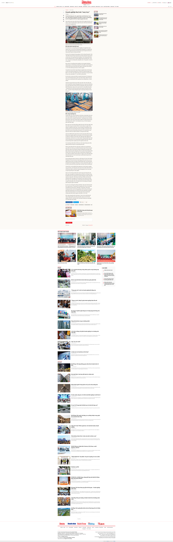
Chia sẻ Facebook (69, 202)
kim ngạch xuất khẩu (87, 204)
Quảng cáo (165, 2)
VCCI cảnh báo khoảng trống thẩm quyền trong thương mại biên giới (85, 270)
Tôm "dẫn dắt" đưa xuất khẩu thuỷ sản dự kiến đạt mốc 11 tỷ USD (103, 31)
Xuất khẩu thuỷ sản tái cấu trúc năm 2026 (103, 27)
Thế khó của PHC (75, 467)
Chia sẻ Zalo (76, 202)
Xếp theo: (83, 225)
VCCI (63, 6)
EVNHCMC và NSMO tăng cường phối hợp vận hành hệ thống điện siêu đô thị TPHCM (85, 478)
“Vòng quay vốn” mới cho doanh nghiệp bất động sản (83, 290)
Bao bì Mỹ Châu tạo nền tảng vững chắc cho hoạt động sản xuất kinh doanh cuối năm (106, 247)
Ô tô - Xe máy (117, 6)
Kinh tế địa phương (107, 6)
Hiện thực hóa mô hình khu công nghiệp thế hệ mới (105, 263)
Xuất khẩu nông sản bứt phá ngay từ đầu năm (85, 211)
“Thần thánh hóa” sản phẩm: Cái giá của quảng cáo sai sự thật (85, 456)
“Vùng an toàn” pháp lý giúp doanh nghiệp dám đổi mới (84, 300)
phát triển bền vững (81, 204)
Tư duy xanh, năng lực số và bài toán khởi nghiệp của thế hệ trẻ (85, 394)
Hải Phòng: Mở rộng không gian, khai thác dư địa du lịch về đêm (85, 364)
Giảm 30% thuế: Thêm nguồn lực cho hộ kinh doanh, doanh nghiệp (85, 426)
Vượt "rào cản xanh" (75, 341)
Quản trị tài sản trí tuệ (62, 262)
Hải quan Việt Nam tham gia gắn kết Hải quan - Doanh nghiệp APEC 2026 (85, 488)
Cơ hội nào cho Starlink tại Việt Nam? (80, 352)
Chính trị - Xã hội (59, 6)
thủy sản (68, 204)
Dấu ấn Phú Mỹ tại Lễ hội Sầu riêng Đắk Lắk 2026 (86, 263)
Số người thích (91, 225)
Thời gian (86, 225)
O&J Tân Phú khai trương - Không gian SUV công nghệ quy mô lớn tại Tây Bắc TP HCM (67, 247)
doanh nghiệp (72, 204)
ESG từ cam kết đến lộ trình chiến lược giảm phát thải (83, 279)
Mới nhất (3, 2)
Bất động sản (85, 6)
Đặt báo (160, 2)
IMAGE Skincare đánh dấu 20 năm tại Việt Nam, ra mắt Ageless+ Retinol (84, 447)
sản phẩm (76, 204)
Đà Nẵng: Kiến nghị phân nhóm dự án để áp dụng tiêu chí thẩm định (85, 509)
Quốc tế (89, 6)
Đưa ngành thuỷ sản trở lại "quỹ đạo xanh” (103, 14)
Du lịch (102, 6)
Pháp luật (76, 6)
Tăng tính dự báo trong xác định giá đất (80, 321)
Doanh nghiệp (67, 6)
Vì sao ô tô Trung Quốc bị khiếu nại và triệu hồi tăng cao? (84, 405)
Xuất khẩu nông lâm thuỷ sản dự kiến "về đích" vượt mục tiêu (103, 35)
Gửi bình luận (69, 222)
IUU (91, 204)
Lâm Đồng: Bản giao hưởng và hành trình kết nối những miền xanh (85, 498)
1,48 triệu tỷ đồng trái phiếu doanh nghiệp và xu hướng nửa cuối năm (85, 332)
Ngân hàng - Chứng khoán (95, 6)
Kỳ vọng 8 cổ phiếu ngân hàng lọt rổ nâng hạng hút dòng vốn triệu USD (85, 311)
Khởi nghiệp (80, 6)
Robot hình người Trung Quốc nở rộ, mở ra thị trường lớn (84, 384)
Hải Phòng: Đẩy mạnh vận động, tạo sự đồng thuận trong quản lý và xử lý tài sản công (85, 416)
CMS (108, 541)
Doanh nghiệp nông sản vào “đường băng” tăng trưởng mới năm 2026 (103, 18)
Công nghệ (112, 6)
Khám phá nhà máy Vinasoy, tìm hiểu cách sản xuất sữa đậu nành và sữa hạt (86, 247)
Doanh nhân (72, 6)
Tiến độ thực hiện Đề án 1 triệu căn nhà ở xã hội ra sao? (83, 436)
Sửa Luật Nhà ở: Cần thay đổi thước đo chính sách (82, 374)
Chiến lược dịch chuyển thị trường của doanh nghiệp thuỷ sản (103, 23)
